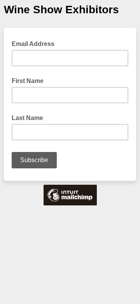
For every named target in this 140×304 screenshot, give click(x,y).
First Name (28, 81)
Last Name (27, 118)
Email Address (35, 43)
